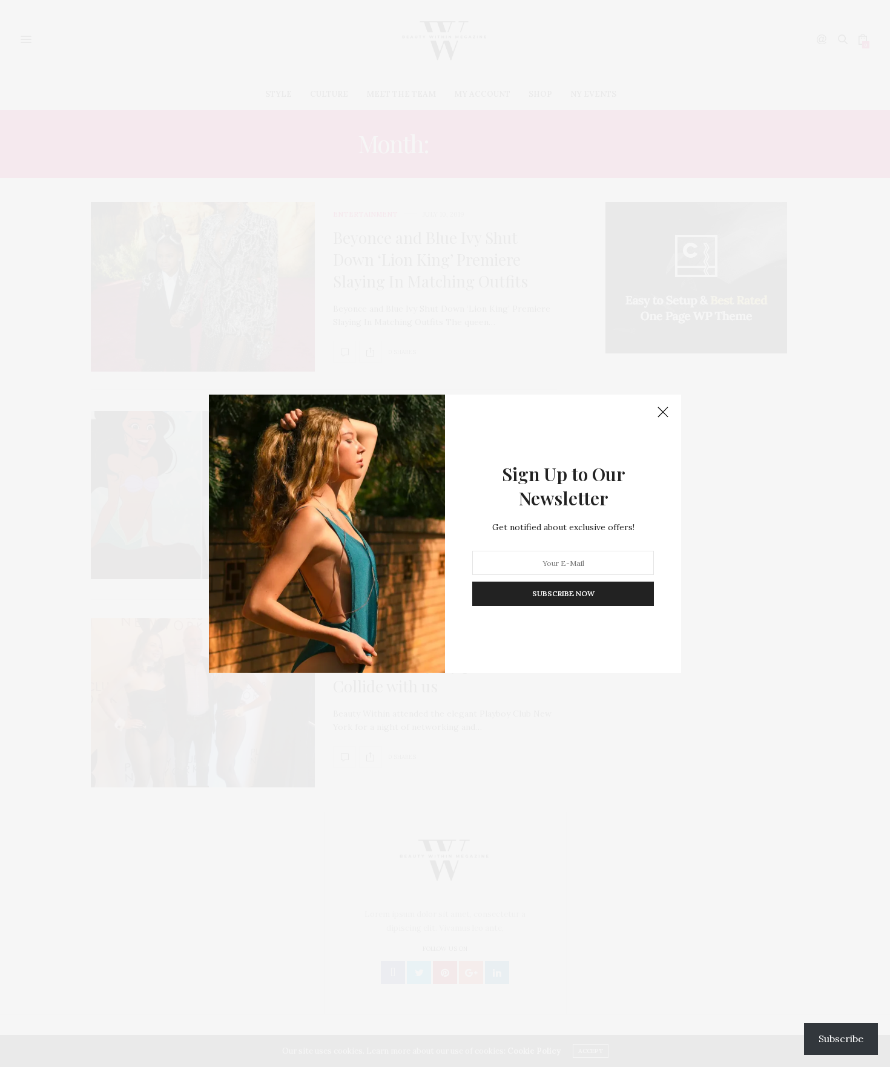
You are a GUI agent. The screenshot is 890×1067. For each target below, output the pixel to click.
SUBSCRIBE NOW (563, 593)
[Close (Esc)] (663, 413)
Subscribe (841, 1039)
